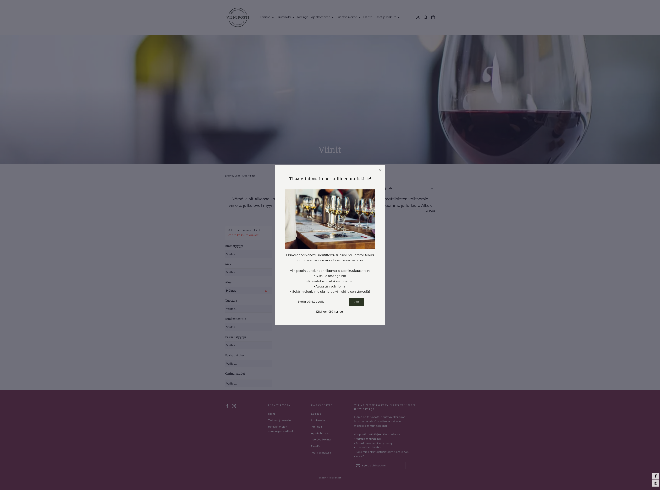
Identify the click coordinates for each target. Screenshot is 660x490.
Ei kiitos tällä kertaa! (330, 311)
